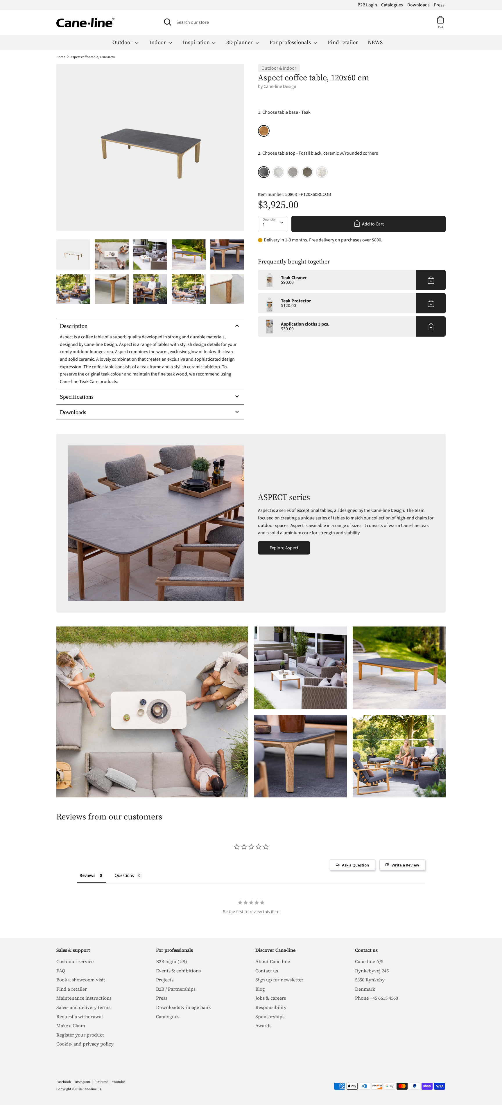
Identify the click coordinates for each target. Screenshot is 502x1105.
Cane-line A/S (369, 961)
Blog (260, 989)
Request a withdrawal (79, 1016)
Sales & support (73, 950)
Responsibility (270, 1007)
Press (439, 5)
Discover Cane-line (275, 950)
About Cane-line (272, 961)
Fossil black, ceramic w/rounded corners (264, 172)
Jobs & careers (270, 998)
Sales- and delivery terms (83, 1007)
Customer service (75, 961)
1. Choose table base (284, 112)
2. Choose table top (318, 153)
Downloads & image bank (183, 1007)
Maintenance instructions (84, 998)
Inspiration (197, 42)
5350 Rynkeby (370, 979)
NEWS (375, 42)
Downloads (418, 5)
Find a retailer (71, 989)
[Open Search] (167, 22)
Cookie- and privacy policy (85, 1044)
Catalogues (392, 5)
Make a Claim (70, 1025)
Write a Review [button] (405, 865)
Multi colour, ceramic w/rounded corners (322, 172)
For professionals (291, 42)
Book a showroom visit (80, 979)
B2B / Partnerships (176, 989)
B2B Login (367, 5)
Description (73, 326)
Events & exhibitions (178, 970)
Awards (263, 1025)
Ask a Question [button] (355, 865)
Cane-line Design (279, 86)
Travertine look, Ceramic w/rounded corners (278, 172)
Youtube (118, 1081)
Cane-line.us (92, 1089)
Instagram (82, 1081)
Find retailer (343, 42)
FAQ (60, 970)
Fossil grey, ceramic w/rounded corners (293, 172)
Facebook (63, 1081)
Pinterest (101, 1081)
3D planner (240, 42)
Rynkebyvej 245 (372, 970)
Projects (164, 979)
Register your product (80, 1035)
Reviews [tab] (87, 875)
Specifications (77, 396)
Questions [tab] (124, 875)
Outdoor (123, 42)
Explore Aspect (284, 548)
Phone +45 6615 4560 (376, 998)
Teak (264, 131)
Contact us (266, 970)
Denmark (365, 989)
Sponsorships (269, 1016)
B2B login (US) (171, 961)
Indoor (158, 42)
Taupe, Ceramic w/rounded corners (307, 172)
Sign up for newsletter (279, 979)
